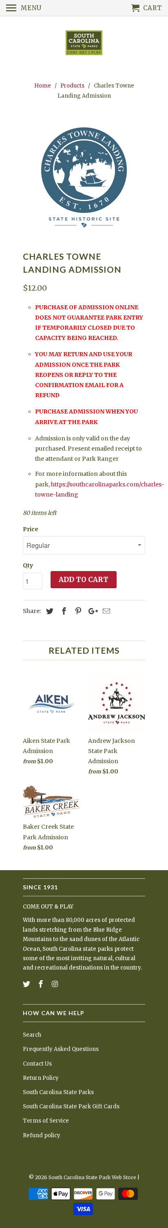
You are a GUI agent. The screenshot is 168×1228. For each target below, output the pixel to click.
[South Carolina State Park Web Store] (84, 43)
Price (30, 529)
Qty (28, 565)
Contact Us (37, 1063)
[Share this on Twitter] (48, 611)
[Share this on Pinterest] (77, 611)
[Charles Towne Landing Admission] (84, 177)
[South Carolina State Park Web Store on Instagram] (55, 984)
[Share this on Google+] (90, 611)
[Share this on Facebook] (62, 611)
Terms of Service (46, 1120)
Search (32, 1034)
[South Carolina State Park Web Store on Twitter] (27, 984)
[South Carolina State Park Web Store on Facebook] (41, 984)
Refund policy (41, 1135)
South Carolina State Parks (58, 1092)
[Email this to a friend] (105, 611)
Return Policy (41, 1078)
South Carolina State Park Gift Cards (71, 1106)
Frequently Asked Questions (61, 1049)
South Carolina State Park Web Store (92, 1177)
